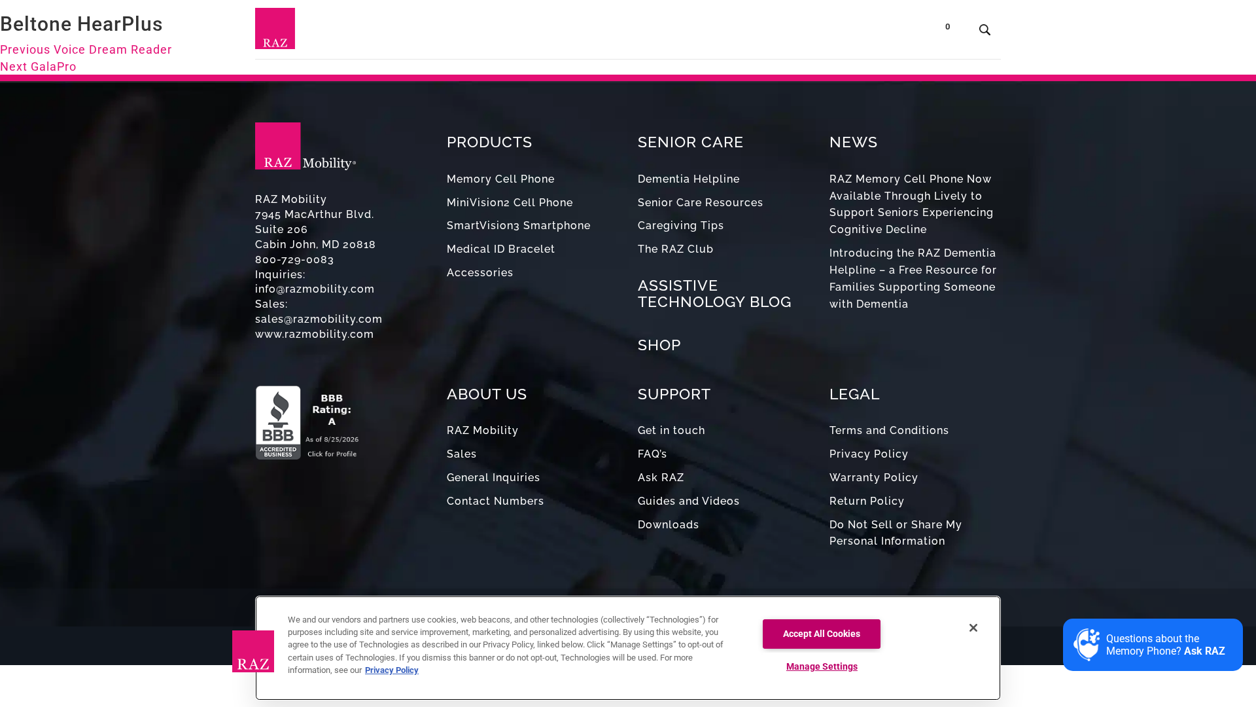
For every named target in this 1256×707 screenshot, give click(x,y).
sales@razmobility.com (319, 319)
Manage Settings (822, 666)
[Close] (973, 627)
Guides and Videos (689, 501)
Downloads (668, 524)
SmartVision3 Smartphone (519, 225)
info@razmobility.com (315, 289)
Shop (895, 32)
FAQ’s (652, 454)
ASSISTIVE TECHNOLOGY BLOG (715, 293)
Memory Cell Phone (501, 179)
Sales (462, 454)
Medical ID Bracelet (501, 249)
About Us (770, 32)
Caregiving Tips (681, 225)
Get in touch (671, 430)
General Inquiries (493, 477)
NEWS (853, 142)
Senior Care (584, 32)
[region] (628, 648)
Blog (653, 32)
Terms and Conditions (889, 430)
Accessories (480, 272)
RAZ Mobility (483, 430)
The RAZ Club (676, 249)
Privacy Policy (869, 454)
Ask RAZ (661, 477)
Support (704, 32)
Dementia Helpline (689, 179)
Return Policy (867, 501)
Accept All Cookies (821, 634)
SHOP (659, 345)
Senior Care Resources (700, 202)
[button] (253, 651)
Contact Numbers (495, 501)
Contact (842, 32)
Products (501, 32)
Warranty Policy (873, 477)
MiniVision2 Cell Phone (510, 202)
